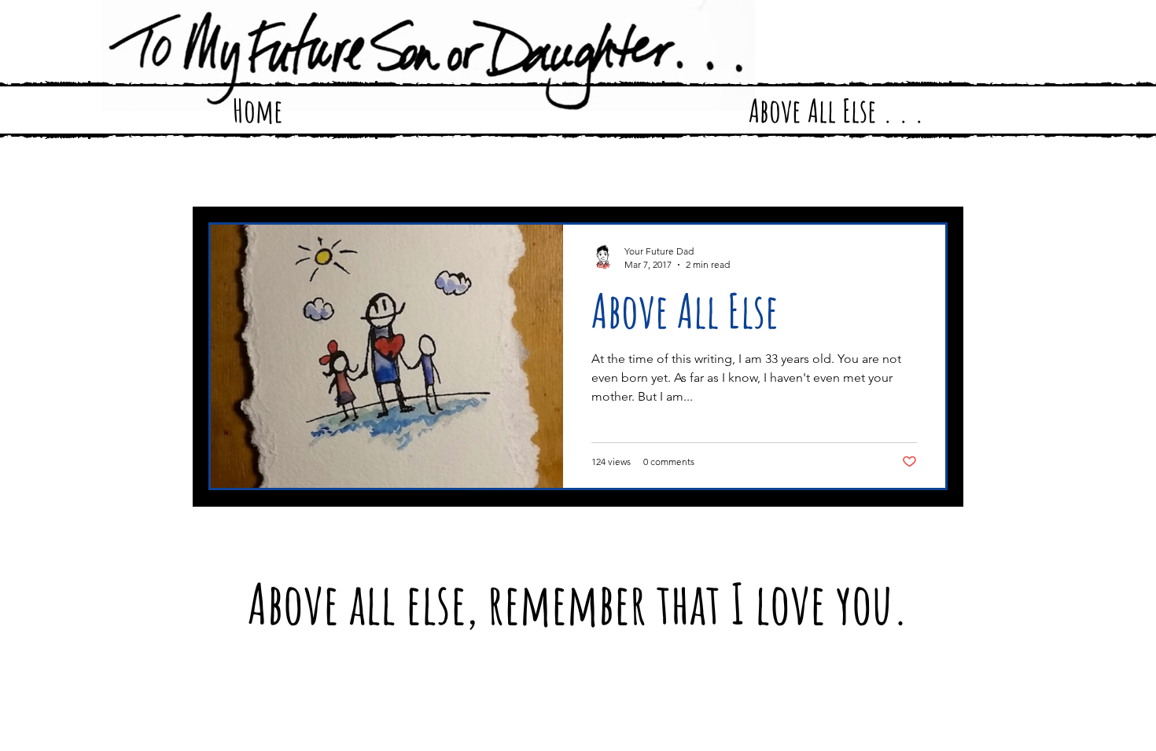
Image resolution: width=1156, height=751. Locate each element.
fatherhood (302, 175)
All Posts (227, 175)
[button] (927, 177)
